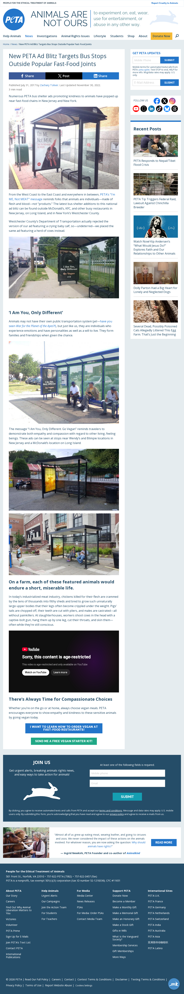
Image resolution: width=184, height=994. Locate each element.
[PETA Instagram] (172, 101)
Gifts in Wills (119, 930)
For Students (49, 913)
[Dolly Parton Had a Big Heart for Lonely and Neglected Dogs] (156, 279)
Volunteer (11, 925)
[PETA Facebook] (157, 101)
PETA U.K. (154, 895)
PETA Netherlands (159, 913)
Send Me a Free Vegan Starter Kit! (64, 741)
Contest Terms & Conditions (94, 979)
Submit (169, 60)
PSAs (80, 907)
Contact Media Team (89, 919)
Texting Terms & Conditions (148, 979)
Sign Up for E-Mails (17, 936)
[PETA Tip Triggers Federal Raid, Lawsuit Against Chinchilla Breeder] (156, 192)
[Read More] (92, 842)
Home (6, 44)
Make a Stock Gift (123, 925)
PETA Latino (155, 948)
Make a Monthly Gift (124, 907)
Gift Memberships (123, 951)
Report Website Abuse (58, 985)
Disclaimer (121, 979)
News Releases (86, 901)
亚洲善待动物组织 (158, 942)
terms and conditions (110, 810)
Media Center (85, 895)
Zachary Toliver (49, 85)
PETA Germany (157, 907)
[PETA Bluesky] (167, 108)
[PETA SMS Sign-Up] (144, 108)
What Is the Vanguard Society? (125, 938)
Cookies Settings (83, 985)
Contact (69, 979)
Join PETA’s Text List (18, 942)
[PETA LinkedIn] (151, 108)
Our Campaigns (51, 901)
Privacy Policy (14, 985)
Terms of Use (33, 985)
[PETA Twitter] (164, 101)
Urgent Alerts (49, 895)
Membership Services (125, 945)
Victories (11, 919)
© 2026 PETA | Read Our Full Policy (27, 979)
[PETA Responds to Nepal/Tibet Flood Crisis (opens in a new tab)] (156, 152)
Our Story (11, 895)
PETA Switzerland (158, 919)
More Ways (119, 957)
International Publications (13, 955)
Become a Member (123, 901)
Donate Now (120, 895)
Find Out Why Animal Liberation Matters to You (19, 910)
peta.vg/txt (144, 69)
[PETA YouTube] (136, 108)
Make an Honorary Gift (125, 919)
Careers (10, 901)
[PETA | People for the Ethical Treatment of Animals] (14, 19)
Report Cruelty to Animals (164, 3)
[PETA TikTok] (159, 108)
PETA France (155, 901)
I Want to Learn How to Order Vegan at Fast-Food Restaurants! (64, 728)
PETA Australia (156, 930)
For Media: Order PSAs (90, 913)
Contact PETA (14, 948)
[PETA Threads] (174, 108)
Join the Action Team (54, 907)
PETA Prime (13, 930)
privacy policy (117, 814)
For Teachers (49, 919)
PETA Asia (154, 936)
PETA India (154, 925)
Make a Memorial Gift (125, 913)
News (14, 44)
